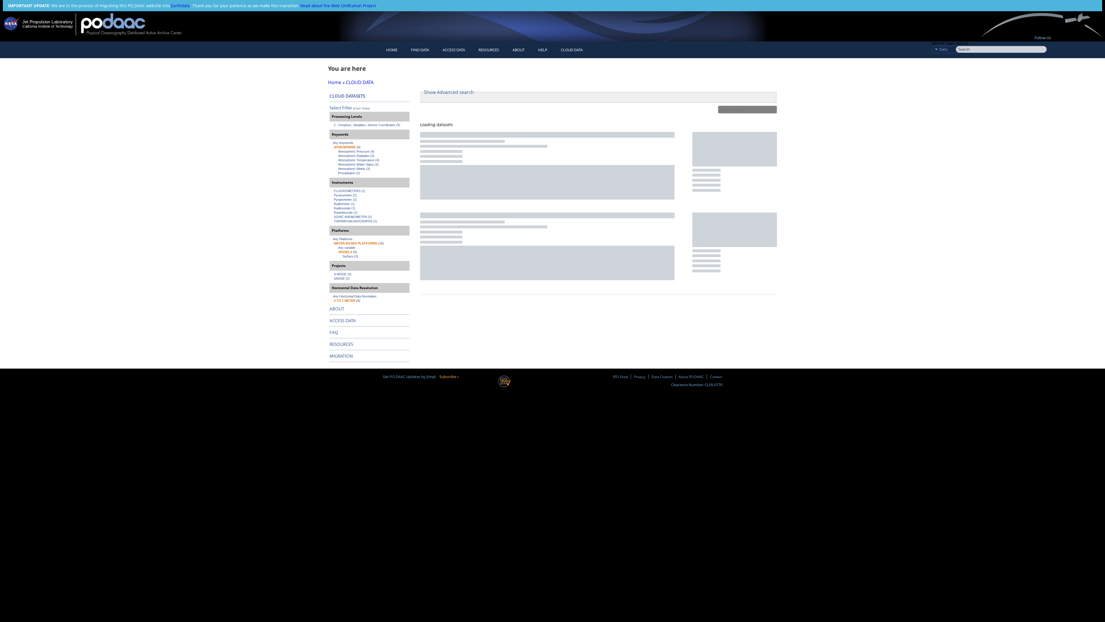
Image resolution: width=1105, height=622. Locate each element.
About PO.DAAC (691, 376)
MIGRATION (341, 356)
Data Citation (661, 376)
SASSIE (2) (342, 278)
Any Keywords (343, 143)
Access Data (454, 49)
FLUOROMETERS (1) (349, 191)
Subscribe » (449, 376)
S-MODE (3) (342, 274)
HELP (542, 49)
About (519, 49)
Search (962, 43)
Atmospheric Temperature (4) (358, 160)
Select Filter (340, 108)
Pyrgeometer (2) (345, 199)
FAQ (333, 332)
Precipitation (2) (349, 173)
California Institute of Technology (47, 26)
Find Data (420, 49)
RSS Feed (620, 376)
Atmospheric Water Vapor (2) (358, 164)
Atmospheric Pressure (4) (356, 151)
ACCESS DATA (342, 320)
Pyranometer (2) (345, 195)
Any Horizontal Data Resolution (354, 296)
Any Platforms (343, 239)
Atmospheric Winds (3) (354, 168)
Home (391, 49)
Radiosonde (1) (344, 208)
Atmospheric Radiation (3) (356, 156)
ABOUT (336, 309)
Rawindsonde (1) (346, 212)
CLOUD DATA (572, 49)
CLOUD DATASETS (347, 96)
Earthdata (180, 5)
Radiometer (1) (344, 204)
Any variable (346, 247)
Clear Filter (361, 108)
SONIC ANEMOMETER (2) (353, 217)
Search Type (943, 43)
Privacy (639, 376)
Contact (716, 376)
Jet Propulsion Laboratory (47, 21)
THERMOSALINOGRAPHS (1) (355, 221)
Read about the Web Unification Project (338, 5)
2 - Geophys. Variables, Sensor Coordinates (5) (367, 125)
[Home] (136, 24)
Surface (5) (350, 256)
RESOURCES (489, 49)
